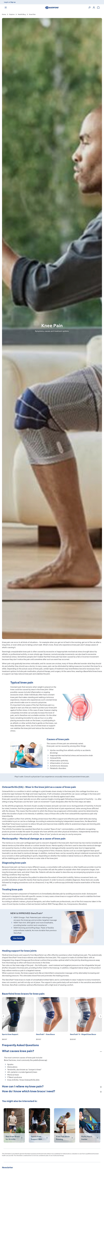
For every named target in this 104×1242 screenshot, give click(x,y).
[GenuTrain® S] (86, 1014)
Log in (6, 2)
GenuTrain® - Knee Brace (45, 1034)
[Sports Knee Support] (18, 1014)
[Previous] (3, 1016)
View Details (18, 938)
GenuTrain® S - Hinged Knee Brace (83, 1034)
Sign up (13, 2)
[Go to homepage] (52, 7)
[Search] (89, 7)
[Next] (100, 1016)
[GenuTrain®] (52, 1014)
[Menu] (6, 7)
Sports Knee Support (10, 1034)
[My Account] (94, 7)
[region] (52, 1016)
